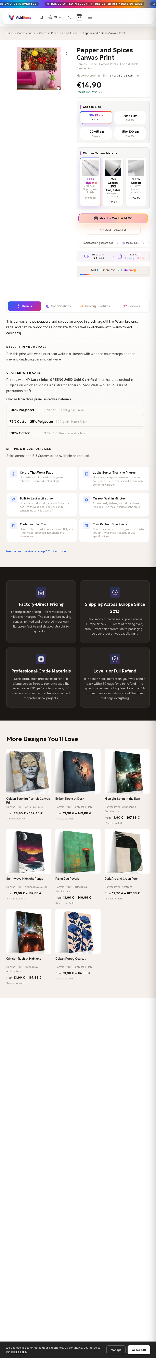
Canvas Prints (26, 33)
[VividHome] (19, 17)
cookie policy (19, 1352)
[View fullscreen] (64, 53)
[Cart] (79, 17)
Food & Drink (70, 33)
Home (9, 33)
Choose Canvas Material (100, 153)
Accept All (139, 1350)
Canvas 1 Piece (48, 33)
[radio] (96, 117)
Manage (116, 1350)
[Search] (41, 17)
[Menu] (90, 17)
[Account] (69, 17)
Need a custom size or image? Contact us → (36, 551)
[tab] (24, 306)
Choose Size (92, 107)
